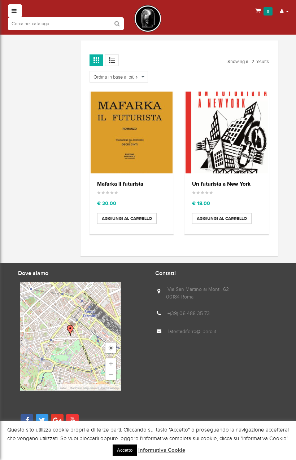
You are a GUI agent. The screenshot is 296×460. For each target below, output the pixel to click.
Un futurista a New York (221, 184)
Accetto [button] (124, 450)
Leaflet (62, 388)
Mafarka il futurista (120, 184)
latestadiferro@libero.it (192, 331)
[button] (284, 10)
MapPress (76, 388)
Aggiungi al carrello (127, 218)
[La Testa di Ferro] (147, 18)
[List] (112, 60)
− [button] (111, 374)
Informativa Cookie (161, 450)
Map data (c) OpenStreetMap (101, 388)
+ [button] (111, 363)
